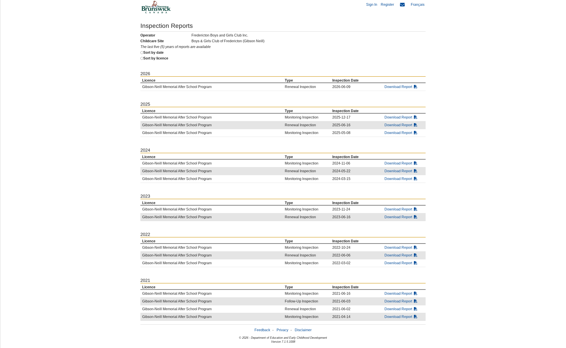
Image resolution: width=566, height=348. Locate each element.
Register (387, 4)
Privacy (282, 330)
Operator (147, 35)
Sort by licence (155, 58)
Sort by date (153, 52)
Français (417, 4)
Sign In (371, 4)
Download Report (398, 87)
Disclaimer (303, 330)
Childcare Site (152, 41)
